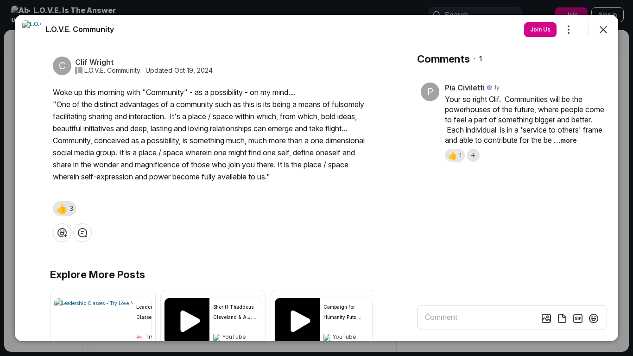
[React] (62, 233)
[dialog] (316, 178)
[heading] (79, 29)
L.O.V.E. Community (112, 70)
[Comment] (82, 232)
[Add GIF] (577, 318)
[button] (64, 208)
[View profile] (31, 29)
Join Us (540, 29)
